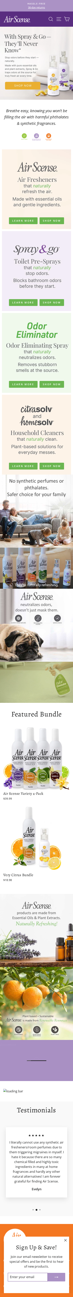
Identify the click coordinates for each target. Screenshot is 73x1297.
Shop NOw (52, 466)
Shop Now (52, 220)
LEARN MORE (23, 220)
